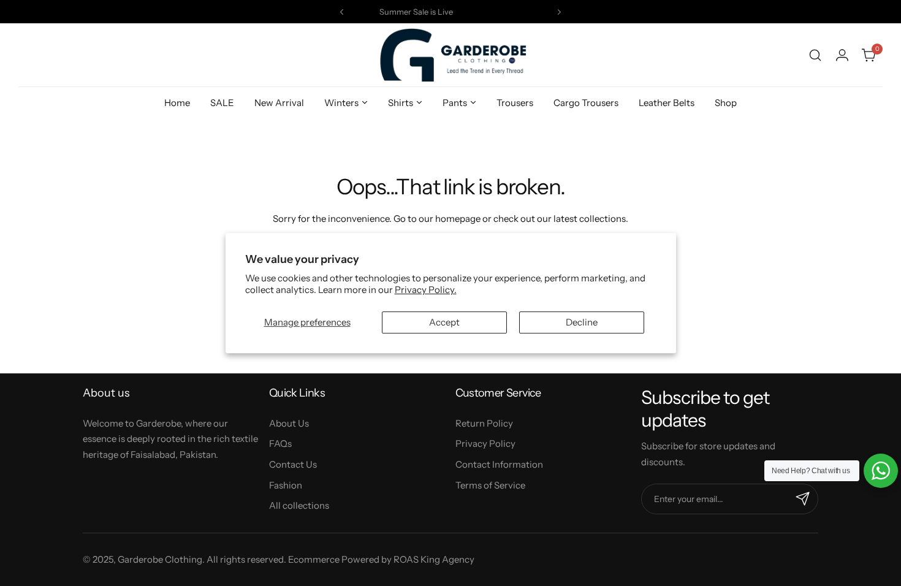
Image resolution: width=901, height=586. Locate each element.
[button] (341, 11)
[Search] (815, 55)
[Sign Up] (803, 499)
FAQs (280, 443)
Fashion (285, 485)
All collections (299, 505)
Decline (582, 322)
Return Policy (484, 423)
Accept (444, 322)
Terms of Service (490, 485)
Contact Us (293, 464)
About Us (289, 423)
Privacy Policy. (426, 289)
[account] (842, 55)
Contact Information (499, 464)
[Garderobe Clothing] (450, 55)
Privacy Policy (485, 443)
